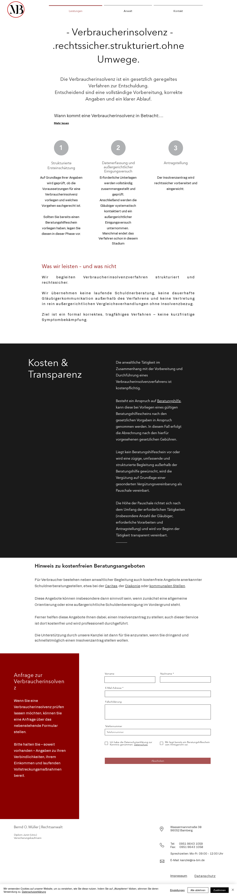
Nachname (166, 673)
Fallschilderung (113, 702)
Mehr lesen (61, 123)
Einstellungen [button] (177, 890)
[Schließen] (233, 890)
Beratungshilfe (169, 401)
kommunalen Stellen (167, 586)
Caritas (111, 586)
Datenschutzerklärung (34, 891)
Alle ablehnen (198, 890)
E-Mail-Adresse (113, 688)
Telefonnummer (113, 726)
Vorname (109, 673)
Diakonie (132, 586)
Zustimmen (219, 890)
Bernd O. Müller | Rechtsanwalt (38, 827)
